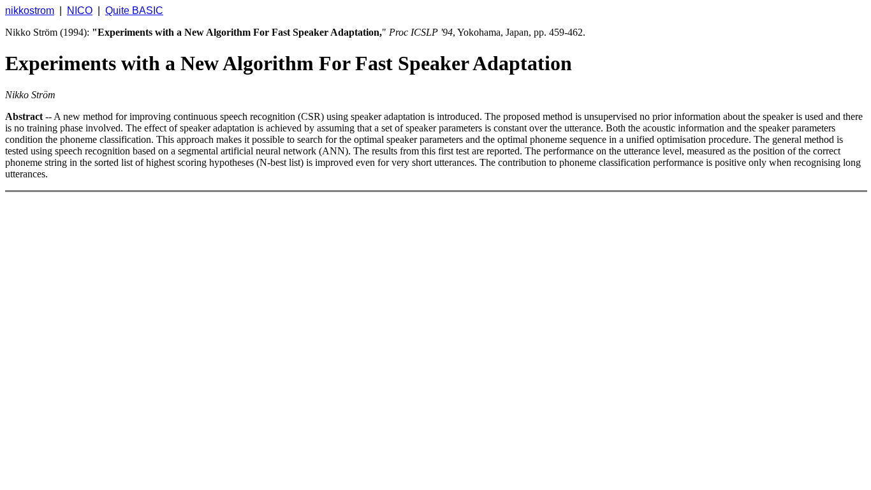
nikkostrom (29, 10)
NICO (79, 10)
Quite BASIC (134, 10)
